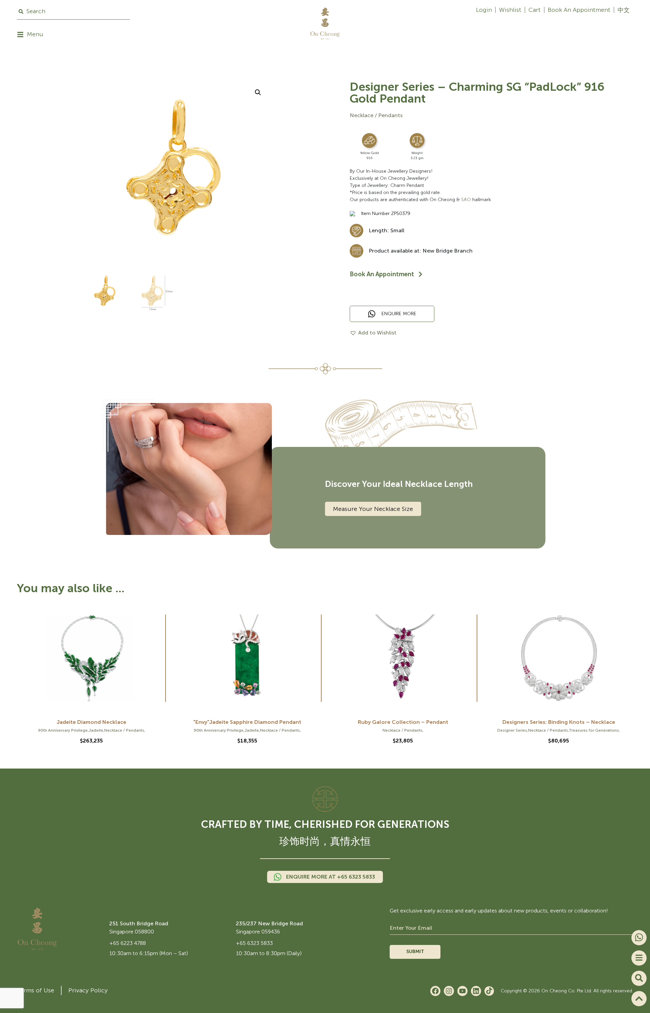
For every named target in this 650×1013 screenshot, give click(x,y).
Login (484, 10)
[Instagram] (449, 991)
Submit (415, 951)
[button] (258, 92)
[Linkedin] (476, 991)
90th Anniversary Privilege (63, 730)
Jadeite (96, 730)
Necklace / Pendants (376, 115)
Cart (534, 10)
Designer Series (512, 730)
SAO (466, 199)
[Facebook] (435, 991)
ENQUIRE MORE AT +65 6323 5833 (330, 877)
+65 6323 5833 (254, 943)
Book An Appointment (579, 10)
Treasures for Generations (594, 730)
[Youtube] (462, 991)
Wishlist (510, 10)
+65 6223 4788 (127, 943)
